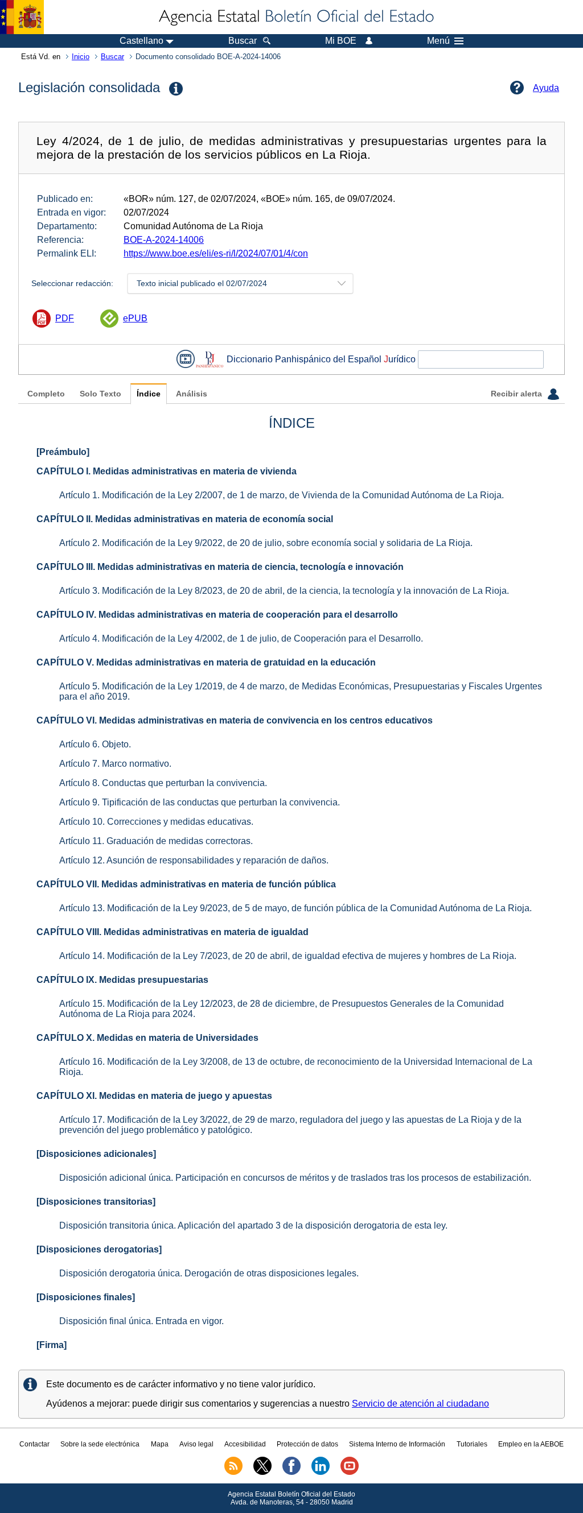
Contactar (34, 1444)
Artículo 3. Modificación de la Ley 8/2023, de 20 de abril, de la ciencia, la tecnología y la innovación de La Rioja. (284, 591)
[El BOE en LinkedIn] (320, 1473)
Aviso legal (196, 1444)
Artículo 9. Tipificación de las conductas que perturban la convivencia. (199, 802)
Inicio (80, 56)
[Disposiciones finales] (85, 1297)
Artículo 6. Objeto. (95, 744)
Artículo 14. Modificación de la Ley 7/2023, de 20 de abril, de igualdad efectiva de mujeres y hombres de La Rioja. (287, 956)
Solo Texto (100, 394)
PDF (64, 318)
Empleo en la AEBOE (531, 1444)
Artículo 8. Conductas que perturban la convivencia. (163, 783)
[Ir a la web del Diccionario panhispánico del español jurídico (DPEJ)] (209, 359)
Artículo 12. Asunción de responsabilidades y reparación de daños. (194, 860)
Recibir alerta (517, 394)
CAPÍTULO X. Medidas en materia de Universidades (147, 1038)
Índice (149, 394)
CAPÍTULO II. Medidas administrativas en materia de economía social (184, 519)
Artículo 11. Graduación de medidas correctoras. (156, 841)
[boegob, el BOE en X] (262, 1473)
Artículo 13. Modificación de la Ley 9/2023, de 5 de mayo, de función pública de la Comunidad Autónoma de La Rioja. (295, 908)
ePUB (135, 318)
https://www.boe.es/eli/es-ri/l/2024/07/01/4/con (216, 253)
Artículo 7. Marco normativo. (115, 763)
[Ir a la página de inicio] (295, 17)
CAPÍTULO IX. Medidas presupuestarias (122, 980)
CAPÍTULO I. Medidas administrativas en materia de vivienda (166, 471)
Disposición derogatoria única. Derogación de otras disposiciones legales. (209, 1273)
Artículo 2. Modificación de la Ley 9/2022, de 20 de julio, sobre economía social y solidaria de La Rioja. (266, 543)
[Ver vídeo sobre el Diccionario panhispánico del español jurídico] (185, 359)
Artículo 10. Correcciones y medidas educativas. (156, 821)
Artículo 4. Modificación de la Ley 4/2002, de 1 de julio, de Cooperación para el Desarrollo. (241, 638)
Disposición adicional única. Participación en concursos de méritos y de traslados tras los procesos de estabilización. (295, 1178)
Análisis (191, 394)
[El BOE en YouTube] (349, 1473)
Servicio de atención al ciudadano (420, 1403)
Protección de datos (307, 1444)
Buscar (112, 56)
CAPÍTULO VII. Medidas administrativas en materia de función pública (186, 884)
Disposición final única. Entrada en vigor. (141, 1321)
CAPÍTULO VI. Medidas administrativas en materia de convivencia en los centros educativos (234, 720)
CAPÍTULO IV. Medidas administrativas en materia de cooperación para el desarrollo (217, 614)
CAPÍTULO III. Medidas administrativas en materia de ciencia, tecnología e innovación (220, 567)
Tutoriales (472, 1444)
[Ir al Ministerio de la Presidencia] (22, 17)
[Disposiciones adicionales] (96, 1154)
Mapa (160, 1444)
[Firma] (51, 1345)
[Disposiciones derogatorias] (99, 1249)
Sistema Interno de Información (397, 1444)
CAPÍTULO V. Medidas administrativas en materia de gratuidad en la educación (206, 662)
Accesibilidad (245, 1444)
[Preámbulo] (62, 452)
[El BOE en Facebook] (291, 1473)
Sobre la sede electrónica (99, 1444)
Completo (46, 394)
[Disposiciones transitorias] (95, 1201)
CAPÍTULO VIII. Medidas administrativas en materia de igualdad (172, 932)
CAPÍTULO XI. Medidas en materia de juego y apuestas (154, 1096)
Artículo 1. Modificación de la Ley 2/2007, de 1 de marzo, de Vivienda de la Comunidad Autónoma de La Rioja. (281, 495)
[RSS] (233, 1473)
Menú (438, 41)
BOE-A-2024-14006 (164, 240)
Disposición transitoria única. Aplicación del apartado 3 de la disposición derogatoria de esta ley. (253, 1225)
